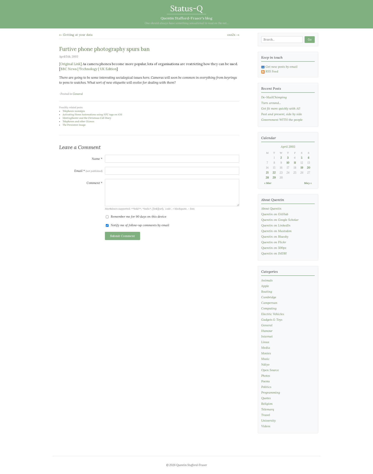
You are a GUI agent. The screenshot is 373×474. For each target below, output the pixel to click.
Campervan (269, 303)
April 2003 (288, 147)
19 (301, 168)
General (78, 94)
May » (308, 183)
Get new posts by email (281, 67)
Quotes (266, 398)
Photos (265, 376)
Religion (267, 404)
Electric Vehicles (272, 314)
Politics (266, 387)
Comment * (94, 183)
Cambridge (268, 297)
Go (309, 39)
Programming (270, 392)
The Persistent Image (74, 124)
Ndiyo (265, 364)
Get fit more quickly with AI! (280, 108)
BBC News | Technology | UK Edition (88, 69)
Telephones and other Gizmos (78, 121)
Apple (265, 286)
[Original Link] (70, 64)
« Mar (268, 183)
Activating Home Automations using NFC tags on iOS (92, 114)
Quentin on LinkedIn (276, 225)
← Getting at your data (75, 35)
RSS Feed (272, 71)
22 (274, 172)
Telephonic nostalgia (74, 111)
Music (265, 359)
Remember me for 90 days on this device (138, 216)
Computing (269, 308)
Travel (265, 415)
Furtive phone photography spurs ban (104, 49)
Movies (266, 353)
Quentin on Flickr (273, 242)
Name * (97, 159)
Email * (88, 171)
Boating (266, 292)
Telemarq (267, 409)
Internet (267, 336)
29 (274, 177)
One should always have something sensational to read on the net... (187, 23)
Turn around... (271, 103)
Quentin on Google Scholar (280, 220)
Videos (265, 426)
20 (308, 168)
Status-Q (186, 8)
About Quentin (271, 208)
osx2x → (233, 35)
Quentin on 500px (273, 248)
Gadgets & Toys (271, 320)
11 (295, 163)
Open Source (270, 370)
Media (265, 348)
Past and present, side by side (281, 114)
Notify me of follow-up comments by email (139, 225)
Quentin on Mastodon (276, 231)
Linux (265, 342)
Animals (267, 280)
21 (267, 172)
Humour (266, 331)
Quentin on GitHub (274, 214)
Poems (265, 381)
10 (287, 163)
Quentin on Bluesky (274, 237)
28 (267, 177)
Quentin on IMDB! (274, 253)
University (268, 420)
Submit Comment (122, 236)
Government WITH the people (282, 120)
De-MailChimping (274, 97)
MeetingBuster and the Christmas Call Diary (87, 117)
